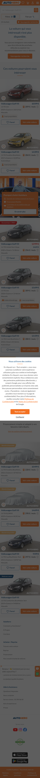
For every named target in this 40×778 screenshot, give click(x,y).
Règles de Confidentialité (28, 401)
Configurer (20, 417)
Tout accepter (20, 412)
